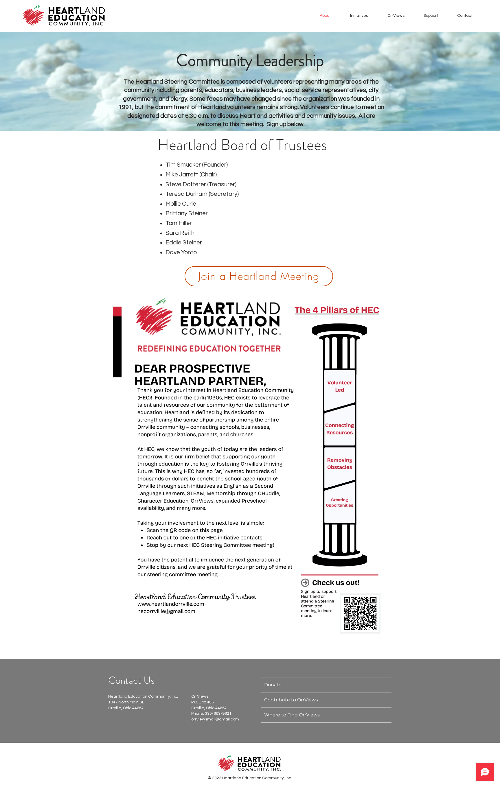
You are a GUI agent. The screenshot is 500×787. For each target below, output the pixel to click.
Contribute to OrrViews (291, 700)
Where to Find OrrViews (292, 715)
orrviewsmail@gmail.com (215, 719)
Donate (273, 685)
